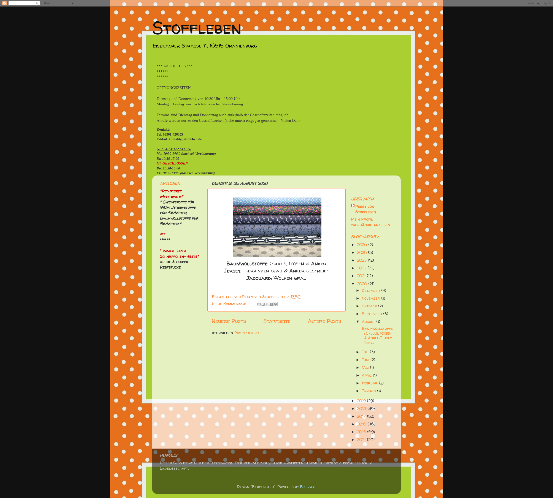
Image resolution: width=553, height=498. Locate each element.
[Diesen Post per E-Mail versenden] (259, 304)
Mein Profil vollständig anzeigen (370, 222)
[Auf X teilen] (267, 304)
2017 (362, 416)
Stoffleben (197, 27)
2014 (362, 439)
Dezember (371, 290)
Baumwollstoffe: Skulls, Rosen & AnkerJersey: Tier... (377, 335)
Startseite (277, 321)
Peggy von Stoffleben (365, 209)
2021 (362, 275)
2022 (362, 268)
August (369, 321)
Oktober (370, 306)
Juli (366, 352)
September (372, 313)
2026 (362, 244)
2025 (362, 252)
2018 (362, 408)
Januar (369, 391)
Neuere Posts (229, 321)
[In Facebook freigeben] (271, 304)
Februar (370, 383)
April (367, 375)
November (371, 298)
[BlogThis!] (263, 304)
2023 (362, 260)
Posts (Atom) (246, 332)
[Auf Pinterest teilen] (275, 304)
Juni (366, 359)
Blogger (307, 486)
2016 (362, 424)
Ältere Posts (324, 321)
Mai (366, 367)
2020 (362, 283)
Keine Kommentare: (230, 304)
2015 (362, 432)
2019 (362, 400)
